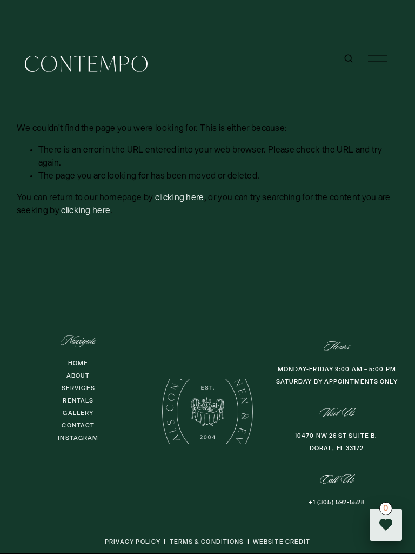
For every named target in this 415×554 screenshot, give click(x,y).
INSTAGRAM (78, 438)
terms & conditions (207, 542)
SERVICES (78, 388)
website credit (281, 542)
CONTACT (78, 425)
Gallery (78, 413)
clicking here (179, 197)
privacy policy (132, 542)
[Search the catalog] (348, 58)
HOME (78, 363)
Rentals (78, 401)
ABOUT (78, 376)
